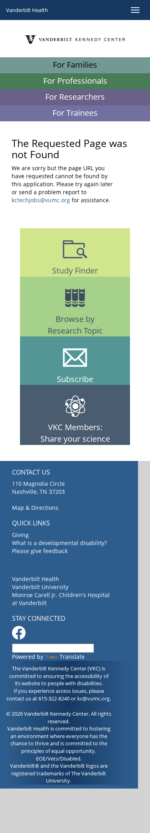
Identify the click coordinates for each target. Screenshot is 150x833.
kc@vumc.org (93, 698)
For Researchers (75, 96)
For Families (75, 64)
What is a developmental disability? (59, 543)
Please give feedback (40, 551)
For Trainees (75, 112)
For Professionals (75, 80)
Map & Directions (35, 507)
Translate (72, 656)
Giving (20, 535)
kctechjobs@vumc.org (41, 200)
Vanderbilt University (40, 587)
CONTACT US (31, 472)
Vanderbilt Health (27, 10)
